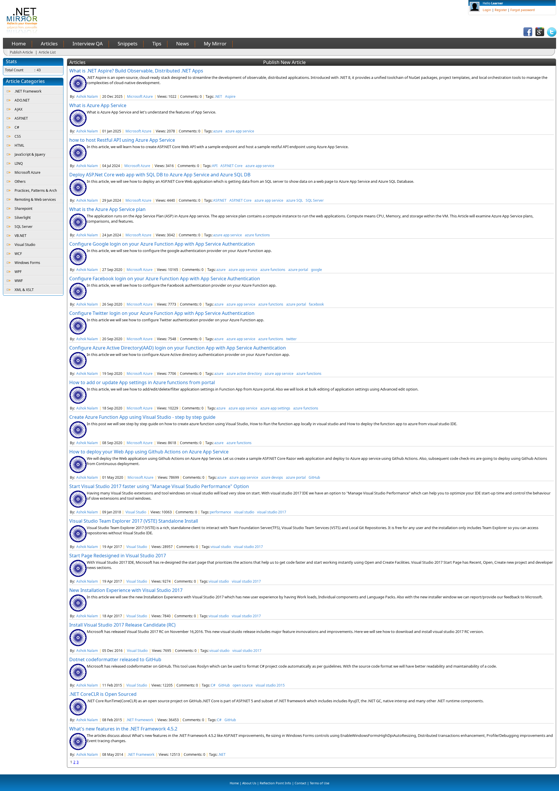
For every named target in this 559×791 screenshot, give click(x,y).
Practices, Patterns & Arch (36, 190)
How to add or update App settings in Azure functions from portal (142, 382)
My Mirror (215, 43)
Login (487, 10)
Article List (47, 52)
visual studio (244, 512)
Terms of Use (319, 783)
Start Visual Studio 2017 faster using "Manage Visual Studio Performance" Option (159, 486)
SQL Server (24, 226)
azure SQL (294, 200)
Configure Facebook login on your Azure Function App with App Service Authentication (164, 278)
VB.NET (20, 235)
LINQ (19, 163)
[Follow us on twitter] (551, 35)
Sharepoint (23, 208)
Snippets (127, 43)
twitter (291, 338)
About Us (249, 783)
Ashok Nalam (87, 96)
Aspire (230, 96)
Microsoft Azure (27, 172)
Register (501, 10)
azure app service (239, 131)
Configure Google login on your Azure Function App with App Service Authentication (162, 244)
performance (220, 512)
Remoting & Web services (35, 199)
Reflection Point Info (275, 783)
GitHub (314, 477)
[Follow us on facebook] (528, 35)
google (316, 269)
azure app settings (275, 408)
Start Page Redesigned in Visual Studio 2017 (117, 555)
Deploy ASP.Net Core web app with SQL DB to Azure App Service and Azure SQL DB (159, 174)
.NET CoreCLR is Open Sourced (103, 694)
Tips (156, 43)
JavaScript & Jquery (30, 154)
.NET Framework (28, 91)
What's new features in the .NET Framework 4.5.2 (123, 729)
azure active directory (244, 373)
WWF (19, 280)
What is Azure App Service (97, 105)
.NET (218, 96)
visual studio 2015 (270, 685)
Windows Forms (27, 262)
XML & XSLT (24, 289)
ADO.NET (22, 100)
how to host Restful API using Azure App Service (122, 140)
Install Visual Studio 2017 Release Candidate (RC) (122, 625)
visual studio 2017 (271, 512)
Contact (300, 783)
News (182, 43)
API (214, 165)
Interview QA (87, 43)
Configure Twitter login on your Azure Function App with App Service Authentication (161, 313)
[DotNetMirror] (23, 33)
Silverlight (23, 217)
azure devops (272, 477)
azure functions (257, 235)
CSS (18, 136)
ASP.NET (21, 118)
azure (217, 131)
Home (19, 43)
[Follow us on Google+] (539, 35)
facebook (316, 304)
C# (17, 127)
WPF (18, 271)
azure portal (298, 269)
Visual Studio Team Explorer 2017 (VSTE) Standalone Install (133, 521)
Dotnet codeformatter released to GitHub (115, 659)
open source (243, 685)
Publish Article (21, 52)
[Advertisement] (153, 13)
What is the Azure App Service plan (107, 209)
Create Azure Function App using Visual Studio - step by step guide (142, 417)
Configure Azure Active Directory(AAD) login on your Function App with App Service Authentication (177, 348)
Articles (49, 43)
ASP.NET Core (231, 165)
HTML (19, 145)
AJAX (18, 109)
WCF (18, 253)
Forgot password (522, 10)
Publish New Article (284, 62)
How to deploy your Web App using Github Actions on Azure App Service (149, 451)
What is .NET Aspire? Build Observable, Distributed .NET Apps (136, 71)
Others (20, 181)
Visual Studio (25, 244)
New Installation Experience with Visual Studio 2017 (126, 590)
